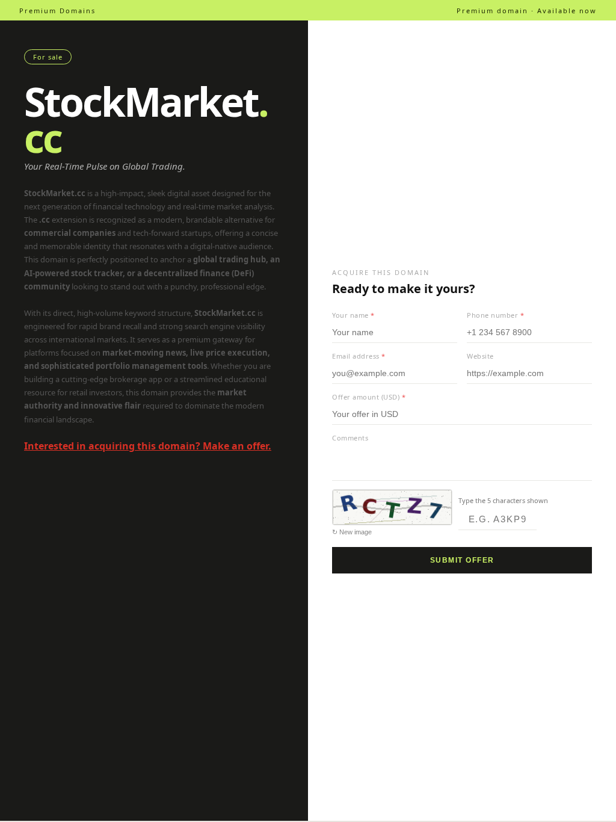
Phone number (495, 315)
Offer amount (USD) (368, 396)
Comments (350, 437)
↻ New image (352, 532)
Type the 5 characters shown (503, 500)
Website (480, 355)
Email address (359, 355)
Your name (353, 315)
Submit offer (462, 560)
